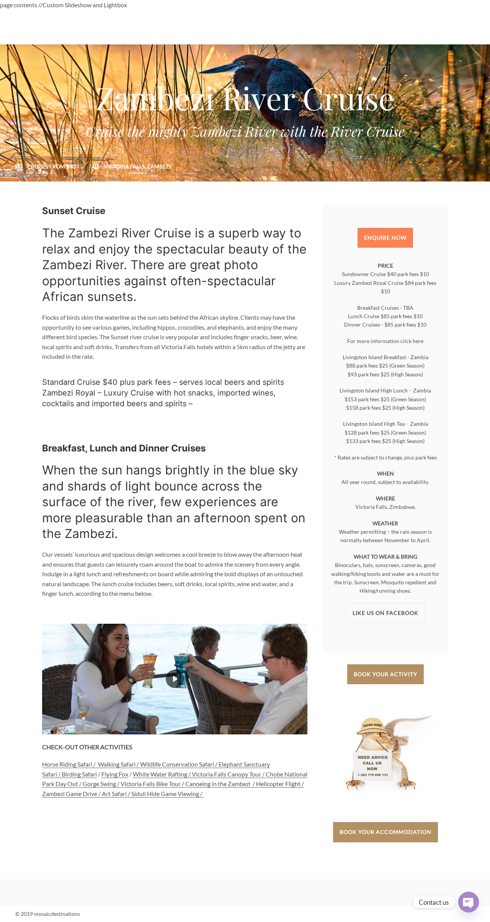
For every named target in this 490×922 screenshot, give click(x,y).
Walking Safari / (119, 764)
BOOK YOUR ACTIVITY (385, 674)
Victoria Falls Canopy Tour (226, 774)
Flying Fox (114, 774)
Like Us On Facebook (385, 613)
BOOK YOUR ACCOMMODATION (385, 832)
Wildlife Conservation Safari (177, 764)
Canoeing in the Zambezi (217, 783)
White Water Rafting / (162, 774)
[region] (174, 679)
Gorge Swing (99, 783)
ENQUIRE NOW (385, 237)
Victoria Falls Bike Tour (151, 783)
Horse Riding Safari (67, 764)
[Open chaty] (468, 902)
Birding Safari (79, 774)
